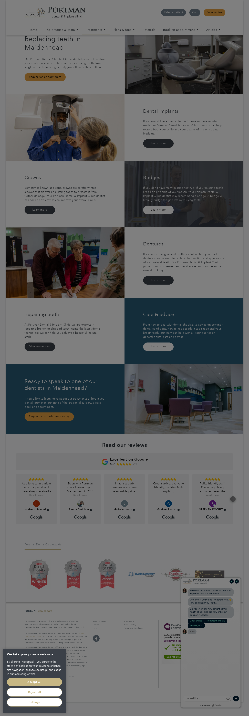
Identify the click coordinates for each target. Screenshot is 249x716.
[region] (34, 681)
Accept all (34, 682)
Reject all (34, 692)
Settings (34, 702)
